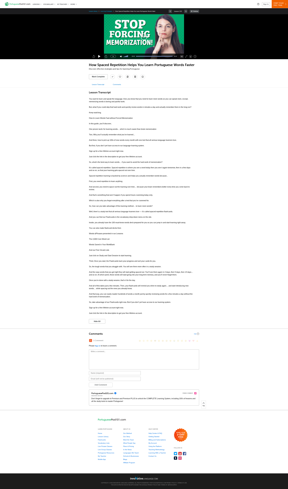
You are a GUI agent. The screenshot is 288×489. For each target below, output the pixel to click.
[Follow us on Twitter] (175, 453)
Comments (117, 84)
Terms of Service (167, 485)
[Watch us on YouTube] (180, 453)
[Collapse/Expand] (144, 334)
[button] (258, 4)
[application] (144, 36)
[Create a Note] (127, 76)
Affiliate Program (129, 463)
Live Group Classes (105, 449)
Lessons (36, 4)
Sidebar (195, 11)
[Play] (99, 56)
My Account (152, 443)
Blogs (125, 459)
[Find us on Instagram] (180, 458)
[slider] (126, 56)
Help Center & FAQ (155, 433)
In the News (127, 449)
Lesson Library (93, 11)
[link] (170, 11)
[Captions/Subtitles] (181, 56)
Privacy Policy (171, 482)
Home (100, 433)
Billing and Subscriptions (157, 440)
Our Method (127, 433)
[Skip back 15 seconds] (94, 56)
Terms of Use (182, 482)
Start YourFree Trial (278, 4)
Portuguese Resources (106, 453)
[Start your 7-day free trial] (181, 435)
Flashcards (102, 440)
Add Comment (100, 385)
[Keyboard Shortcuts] (195, 56)
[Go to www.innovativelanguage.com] (144, 478)
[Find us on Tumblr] (175, 458)
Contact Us (152, 456)
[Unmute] (121, 56)
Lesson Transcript (98, 84)
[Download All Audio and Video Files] (142, 76)
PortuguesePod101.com (158, 482)
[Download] (190, 56)
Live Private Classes (105, 446)
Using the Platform (155, 446)
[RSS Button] (90, 340)
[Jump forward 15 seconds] (106, 56)
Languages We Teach (131, 453)
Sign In (266, 4)
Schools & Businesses (131, 456)
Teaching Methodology (156, 449)
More (72, 4)
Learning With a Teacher (157, 453)
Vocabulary (48, 4)
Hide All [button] (97, 321)
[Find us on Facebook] (184, 453)
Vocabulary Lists (103, 443)
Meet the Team (128, 440)
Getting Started (153, 436)
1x (113, 56)
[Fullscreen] (186, 56)
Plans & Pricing (128, 446)
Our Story (126, 436)
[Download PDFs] (135, 76)
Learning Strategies (106, 11)
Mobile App (102, 459)
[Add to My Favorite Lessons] (120, 76)
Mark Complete (98, 77)
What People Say (129, 443)
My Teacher (62, 4)
